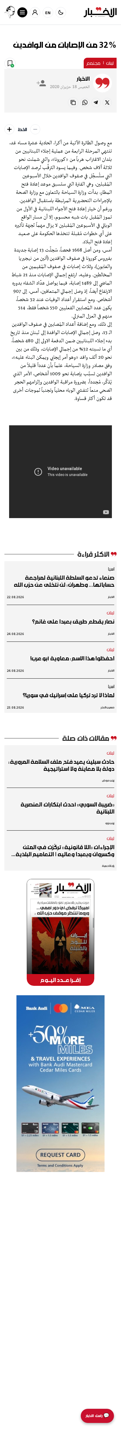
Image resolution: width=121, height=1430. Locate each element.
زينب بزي (109, 823)
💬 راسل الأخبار (97, 1415)
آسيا (111, 569)
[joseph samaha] (9, 12)
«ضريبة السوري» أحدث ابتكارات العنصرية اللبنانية (67, 808)
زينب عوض (108, 780)
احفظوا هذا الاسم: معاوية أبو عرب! (72, 658)
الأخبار (83, 78)
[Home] (100, 12)
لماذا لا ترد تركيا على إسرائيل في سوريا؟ (68, 695)
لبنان (110, 63)
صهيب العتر (107, 707)
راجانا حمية (108, 866)
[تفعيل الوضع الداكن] (61, 12)
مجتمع (93, 63)
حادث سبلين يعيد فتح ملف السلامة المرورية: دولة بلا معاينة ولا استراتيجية (61, 765)
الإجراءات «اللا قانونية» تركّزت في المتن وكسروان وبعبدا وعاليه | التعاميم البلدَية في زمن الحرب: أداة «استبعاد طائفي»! (65, 851)
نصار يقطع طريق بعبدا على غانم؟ (73, 621)
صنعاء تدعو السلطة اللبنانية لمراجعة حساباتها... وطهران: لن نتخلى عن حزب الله (64, 581)
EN (48, 12)
